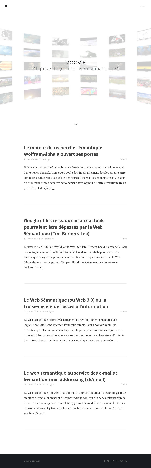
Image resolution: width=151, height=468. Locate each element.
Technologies (44, 159)
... (53, 188)
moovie (75, 62)
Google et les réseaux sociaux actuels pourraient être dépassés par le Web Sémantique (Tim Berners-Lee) (64, 227)
